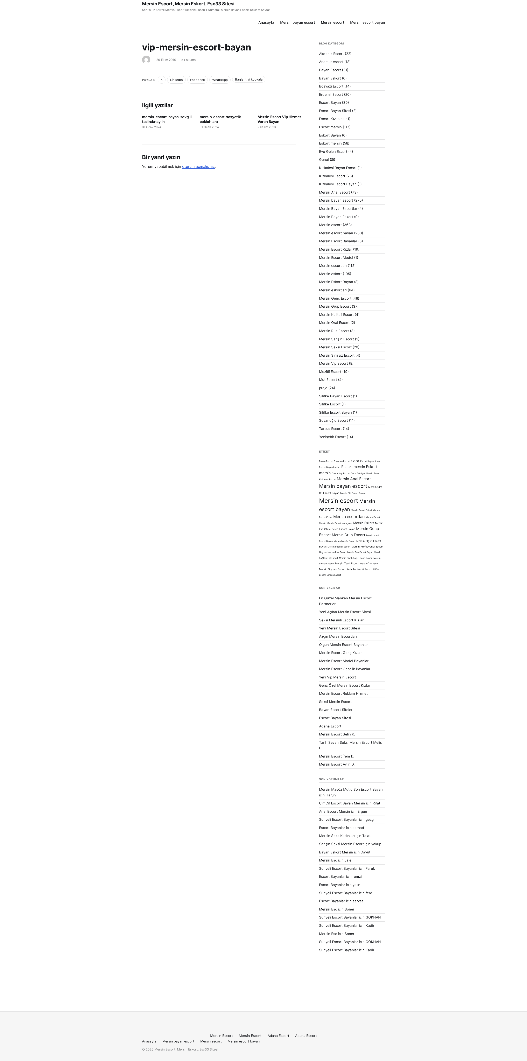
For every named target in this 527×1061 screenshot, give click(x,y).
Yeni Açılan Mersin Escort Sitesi (345, 612)
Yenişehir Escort (332, 437)
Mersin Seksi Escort (335, 347)
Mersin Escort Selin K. (337, 734)
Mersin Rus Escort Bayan (360, 552)
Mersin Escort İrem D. (336, 756)
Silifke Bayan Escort (335, 396)
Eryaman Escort (342, 461)
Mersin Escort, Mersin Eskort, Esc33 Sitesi (188, 3)
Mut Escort (328, 380)
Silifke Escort (329, 404)
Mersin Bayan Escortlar (338, 209)
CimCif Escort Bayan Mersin (342, 803)
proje (323, 388)
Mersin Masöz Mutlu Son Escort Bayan (351, 789)
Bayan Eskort (330, 78)
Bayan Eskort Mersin (336, 852)
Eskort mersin (330, 143)
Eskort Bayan (330, 135)
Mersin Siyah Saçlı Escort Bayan (355, 558)
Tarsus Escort (330, 429)
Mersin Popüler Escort (339, 546)
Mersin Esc (328, 860)
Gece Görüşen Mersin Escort (365, 473)
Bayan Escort (330, 70)
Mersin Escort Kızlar (335, 249)
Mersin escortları (333, 266)
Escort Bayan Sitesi (335, 111)
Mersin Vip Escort (333, 363)
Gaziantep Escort (341, 473)
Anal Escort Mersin (334, 811)
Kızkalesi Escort (332, 176)
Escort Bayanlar (332, 828)
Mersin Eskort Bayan (336, 282)
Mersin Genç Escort (335, 298)
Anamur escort (331, 62)
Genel (324, 160)
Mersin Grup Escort (335, 306)
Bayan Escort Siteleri (336, 710)
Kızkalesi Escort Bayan (338, 184)
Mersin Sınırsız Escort (336, 355)
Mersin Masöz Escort (344, 541)
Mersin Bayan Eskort (336, 217)
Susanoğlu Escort (333, 420)
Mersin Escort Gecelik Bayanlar (344, 669)
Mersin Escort (221, 1036)
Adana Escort (330, 726)
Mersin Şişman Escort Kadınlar (337, 569)
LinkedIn (176, 80)
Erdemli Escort (331, 94)
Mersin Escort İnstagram (339, 523)
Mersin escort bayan (367, 22)
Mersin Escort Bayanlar (338, 241)
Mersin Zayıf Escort (347, 563)
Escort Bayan (330, 102)
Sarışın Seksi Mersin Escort (341, 844)
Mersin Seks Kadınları (337, 836)
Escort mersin (330, 127)
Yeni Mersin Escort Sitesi (339, 628)
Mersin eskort (330, 274)
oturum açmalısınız (198, 166)
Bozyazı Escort (331, 86)
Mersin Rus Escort (334, 331)
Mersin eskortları (333, 290)
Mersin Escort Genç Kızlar (340, 653)
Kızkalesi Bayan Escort (338, 168)
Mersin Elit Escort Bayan (352, 493)
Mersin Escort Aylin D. (337, 764)
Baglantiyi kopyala (249, 79)
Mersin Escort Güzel (361, 510)
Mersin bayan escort (297, 22)
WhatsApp (220, 80)
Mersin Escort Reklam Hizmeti (343, 693)
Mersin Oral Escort (334, 323)
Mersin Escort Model (336, 258)
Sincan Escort (334, 575)
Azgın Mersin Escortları (338, 636)
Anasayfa (266, 22)
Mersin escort (332, 22)
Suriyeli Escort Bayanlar (338, 819)
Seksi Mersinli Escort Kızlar (341, 620)
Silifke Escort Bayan (335, 412)
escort (355, 461)
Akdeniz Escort (331, 54)
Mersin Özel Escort (369, 563)
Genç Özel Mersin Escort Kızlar (344, 685)
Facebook (197, 80)
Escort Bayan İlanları (329, 467)
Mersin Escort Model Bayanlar (343, 661)
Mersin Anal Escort (334, 192)
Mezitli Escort (330, 372)
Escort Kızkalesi (332, 119)
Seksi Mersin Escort (335, 702)
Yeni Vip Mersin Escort (337, 677)
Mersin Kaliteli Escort (336, 315)
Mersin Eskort (363, 523)
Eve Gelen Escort (333, 151)
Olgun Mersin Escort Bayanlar (343, 645)
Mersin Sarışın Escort (336, 339)
